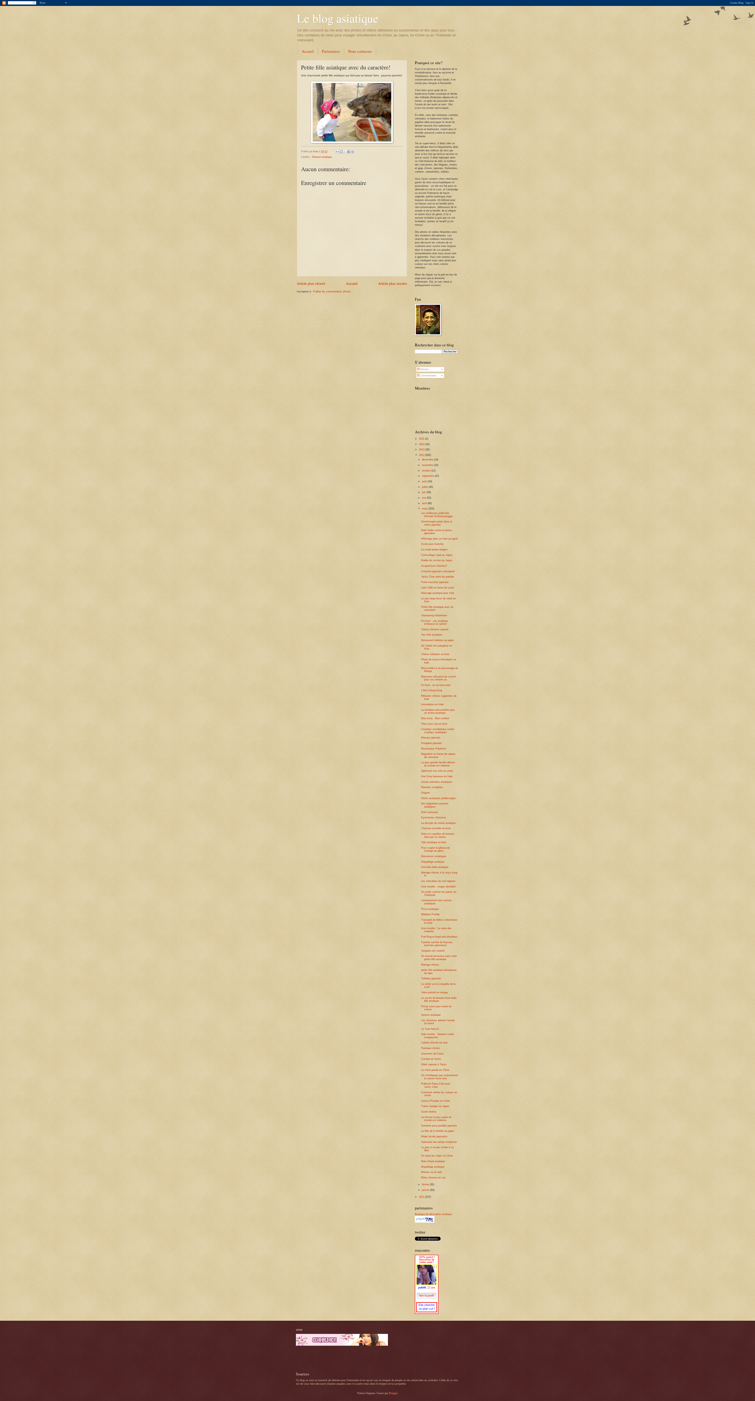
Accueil (308, 51)
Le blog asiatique (337, 18)
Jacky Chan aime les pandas (437, 576)
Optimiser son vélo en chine (437, 770)
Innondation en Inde (432, 704)
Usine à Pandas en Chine (435, 1100)
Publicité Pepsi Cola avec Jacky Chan (435, 1085)
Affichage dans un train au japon (439, 538)
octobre (426, 470)
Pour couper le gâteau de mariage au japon (435, 849)
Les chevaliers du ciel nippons (438, 881)
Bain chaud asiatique (433, 1161)
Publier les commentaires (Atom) (332, 291)
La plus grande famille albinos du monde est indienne (438, 764)
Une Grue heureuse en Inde (436, 776)
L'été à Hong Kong (431, 690)
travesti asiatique (431, 1014)
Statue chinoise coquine (434, 629)
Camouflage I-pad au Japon (436, 555)
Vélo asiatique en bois (433, 842)
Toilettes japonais (431, 978)
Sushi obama (428, 1111)
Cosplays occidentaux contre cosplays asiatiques (437, 731)
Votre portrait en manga (434, 992)
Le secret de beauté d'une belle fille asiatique (439, 999)
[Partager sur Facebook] (349, 152)
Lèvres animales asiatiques (436, 781)
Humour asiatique (322, 156)
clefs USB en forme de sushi (437, 587)
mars (425, 508)
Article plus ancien (392, 284)
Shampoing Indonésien (434, 615)
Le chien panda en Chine (435, 1069)
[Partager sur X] (345, 152)
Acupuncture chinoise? (434, 565)
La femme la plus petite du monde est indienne (436, 1119)
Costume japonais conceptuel (438, 571)
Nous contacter (360, 51)
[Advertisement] (342, 1358)
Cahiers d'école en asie (434, 1042)
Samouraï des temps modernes (439, 1141)
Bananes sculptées (432, 787)
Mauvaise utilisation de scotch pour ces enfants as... (438, 678)
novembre (428, 465)
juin (424, 492)
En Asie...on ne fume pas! (436, 685)
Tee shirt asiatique (431, 634)
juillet (425, 486)
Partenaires (331, 51)
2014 (422, 444)
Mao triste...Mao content (435, 718)
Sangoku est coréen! (433, 950)
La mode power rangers (434, 549)
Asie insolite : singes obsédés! (438, 886)
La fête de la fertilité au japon (437, 1130)
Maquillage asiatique (432, 861)
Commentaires (428, 375)
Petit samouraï (429, 812)
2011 (422, 1196)
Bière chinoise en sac (433, 1177)
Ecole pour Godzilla (432, 543)
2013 (422, 449)
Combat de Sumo (431, 1058)
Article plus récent (311, 284)
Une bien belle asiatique (434, 867)
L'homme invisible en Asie (436, 828)
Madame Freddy (430, 914)
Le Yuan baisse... (431, 1028)
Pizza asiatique (430, 909)
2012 (422, 455)
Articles (424, 369)
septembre (428, 475)
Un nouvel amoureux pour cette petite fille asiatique (439, 957)
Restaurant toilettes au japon (437, 640)
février (426, 1184)
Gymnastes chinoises (433, 817)
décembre (428, 459)
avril (424, 503)
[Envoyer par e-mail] (338, 152)
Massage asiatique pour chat (437, 592)
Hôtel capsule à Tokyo (434, 1064)
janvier (426, 1189)
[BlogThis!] (341, 152)
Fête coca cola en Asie (434, 723)
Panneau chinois (430, 1048)
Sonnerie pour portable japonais (439, 1125)
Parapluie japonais (431, 743)
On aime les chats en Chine (437, 1155)
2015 (422, 438)
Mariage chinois (430, 964)
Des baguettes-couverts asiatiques (434, 805)
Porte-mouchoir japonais (435, 582)
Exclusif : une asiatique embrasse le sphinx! (434, 622)
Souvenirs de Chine (432, 1053)
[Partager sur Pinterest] (352, 152)
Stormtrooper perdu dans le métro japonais (436, 523)
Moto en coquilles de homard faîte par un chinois (437, 835)
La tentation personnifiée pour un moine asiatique (438, 711)
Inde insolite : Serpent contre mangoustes (437, 1036)
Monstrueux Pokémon (433, 748)
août (425, 481)
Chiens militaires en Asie (435, 654)
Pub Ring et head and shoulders (439, 936)
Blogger (393, 1393)
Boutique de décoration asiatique (433, 1214)
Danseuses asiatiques (433, 856)
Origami (425, 792)
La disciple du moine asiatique (438, 823)
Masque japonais (430, 737)
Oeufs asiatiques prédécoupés (438, 798)
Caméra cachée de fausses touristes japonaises (436, 944)
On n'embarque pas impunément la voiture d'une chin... (439, 1077)
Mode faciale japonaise (434, 1136)
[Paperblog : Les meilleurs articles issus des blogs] (424, 1221)
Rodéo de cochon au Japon (436, 560)
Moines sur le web (431, 1172)
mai (424, 497)
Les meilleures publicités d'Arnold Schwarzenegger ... (438, 515)
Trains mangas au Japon (435, 1106)
